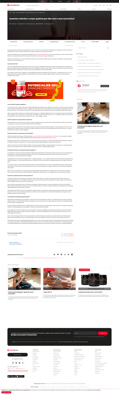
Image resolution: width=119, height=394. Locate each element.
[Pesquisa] (107, 48)
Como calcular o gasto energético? (86, 60)
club (77, 1)
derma (60, 1)
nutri (51, 1)
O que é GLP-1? (47, 292)
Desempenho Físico (31, 23)
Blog (14, 12)
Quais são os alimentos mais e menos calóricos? (89, 72)
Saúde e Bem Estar (48, 288)
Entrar (100, 5)
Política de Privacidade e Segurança (97, 336)
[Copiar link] (72, 254)
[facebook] (13, 363)
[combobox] (56, 5)
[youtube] (16, 363)
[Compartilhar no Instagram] (61, 254)
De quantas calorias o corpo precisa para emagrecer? (91, 69)
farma (42, 1)
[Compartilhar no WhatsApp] (68, 254)
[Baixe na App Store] (20, 377)
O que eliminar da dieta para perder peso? (88, 76)
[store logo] (13, 5)
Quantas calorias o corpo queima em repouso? (89, 63)
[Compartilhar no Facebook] (54, 254)
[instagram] (19, 363)
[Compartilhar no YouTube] (58, 254)
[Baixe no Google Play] (11, 377)
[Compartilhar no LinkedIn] (65, 254)
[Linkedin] (23, 363)
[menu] (103, 5)
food (69, 1)
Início (10, 12)
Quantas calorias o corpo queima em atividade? (89, 66)
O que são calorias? (82, 57)
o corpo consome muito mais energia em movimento (46, 136)
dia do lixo (41, 222)
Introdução (80, 53)
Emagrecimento (21, 23)
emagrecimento (52, 137)
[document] (59, 391)
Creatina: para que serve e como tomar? (90, 292)
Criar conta (95, 5)
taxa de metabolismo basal (42, 54)
